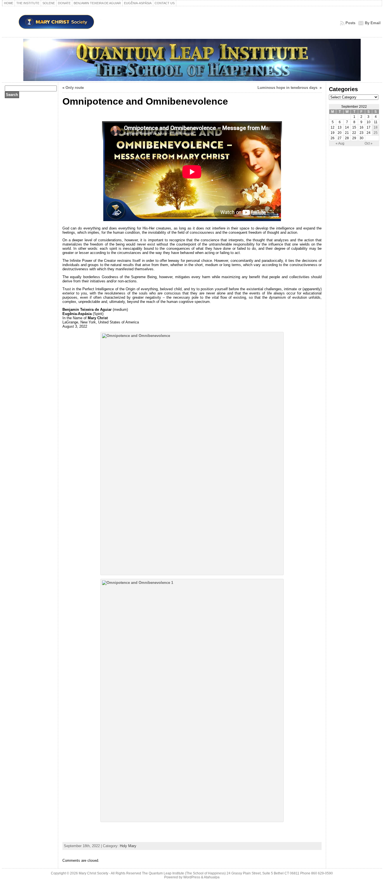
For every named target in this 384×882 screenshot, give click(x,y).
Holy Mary (128, 846)
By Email (373, 23)
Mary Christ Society (93, 873)
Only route (74, 88)
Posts (350, 23)
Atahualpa (212, 877)
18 (376, 127)
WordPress (191, 877)
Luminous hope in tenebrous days (288, 88)
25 (376, 132)
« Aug (340, 143)
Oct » (368, 143)
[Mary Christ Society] (192, 60)
